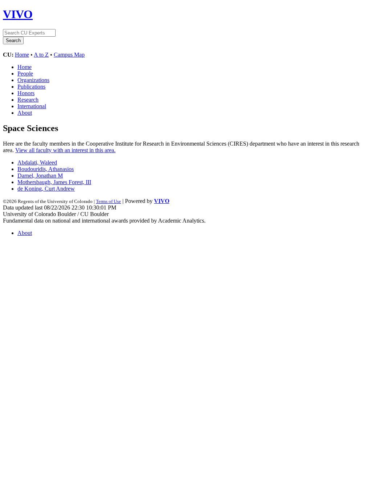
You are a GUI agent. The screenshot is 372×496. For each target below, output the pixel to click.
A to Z (41, 55)
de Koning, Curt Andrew (46, 189)
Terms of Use (108, 201)
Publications (31, 87)
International (31, 106)
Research (28, 100)
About (24, 113)
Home (22, 55)
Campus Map (69, 55)
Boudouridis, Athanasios (45, 169)
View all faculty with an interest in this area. (65, 150)
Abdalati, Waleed (37, 162)
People (25, 73)
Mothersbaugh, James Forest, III (54, 182)
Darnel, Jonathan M (40, 175)
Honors (26, 93)
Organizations (33, 80)
